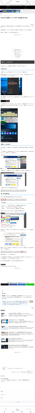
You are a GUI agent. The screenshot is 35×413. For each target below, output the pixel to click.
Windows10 (3, 266)
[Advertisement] (17, 21)
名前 (2, 391)
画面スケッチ (7, 266)
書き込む (15, 266)
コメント (3, 381)
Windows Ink (17, 53)
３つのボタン (18, 57)
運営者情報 (17, 410)
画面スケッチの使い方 (18, 54)
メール (2, 394)
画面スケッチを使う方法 (17, 51)
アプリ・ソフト (3, 264)
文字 (12, 266)
